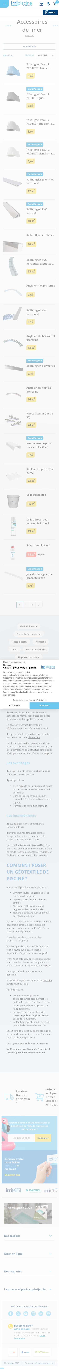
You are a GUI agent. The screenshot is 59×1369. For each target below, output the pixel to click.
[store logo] (21, 3)
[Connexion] (48, 4)
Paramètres (14, 705)
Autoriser (44, 705)
